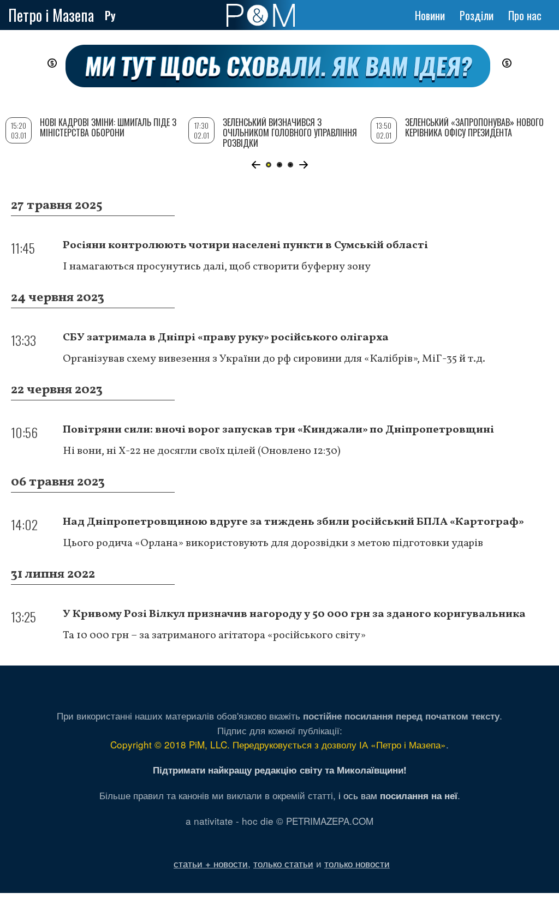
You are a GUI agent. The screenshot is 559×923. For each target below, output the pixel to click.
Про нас (525, 15)
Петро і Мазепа (51, 15)
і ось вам (397, 795)
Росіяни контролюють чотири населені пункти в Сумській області (245, 245)
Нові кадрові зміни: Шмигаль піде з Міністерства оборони (108, 127)
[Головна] (261, 15)
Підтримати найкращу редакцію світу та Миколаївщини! (280, 769)
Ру (110, 15)
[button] (255, 165)
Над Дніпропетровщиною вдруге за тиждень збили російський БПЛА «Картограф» (293, 522)
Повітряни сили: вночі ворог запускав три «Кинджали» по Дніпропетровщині (278, 429)
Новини (430, 15)
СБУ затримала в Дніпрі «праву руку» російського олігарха (226, 337)
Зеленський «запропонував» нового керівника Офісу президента (474, 127)
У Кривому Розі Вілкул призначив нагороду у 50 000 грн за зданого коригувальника (294, 614)
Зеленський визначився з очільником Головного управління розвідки (290, 132)
